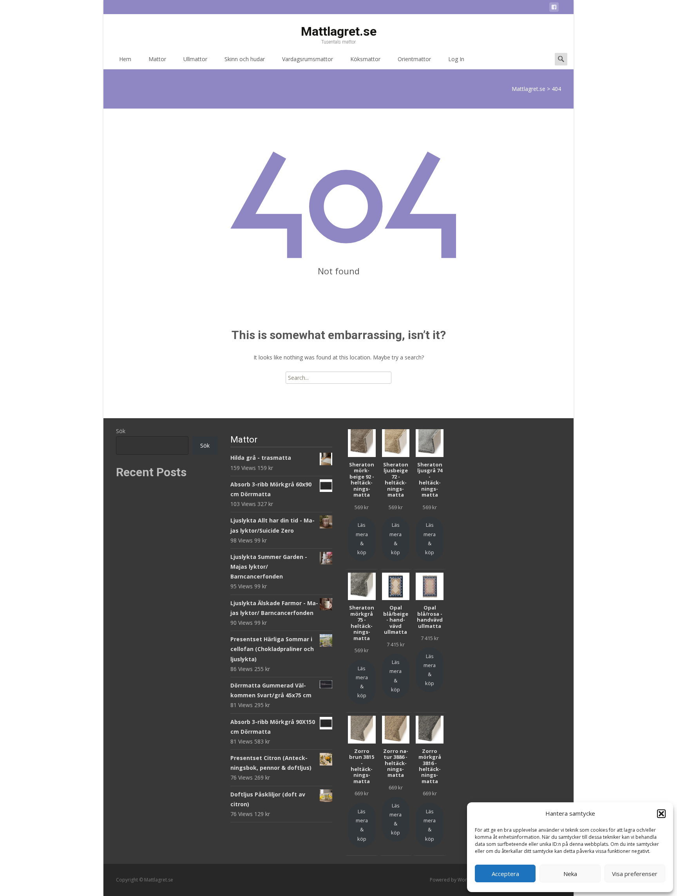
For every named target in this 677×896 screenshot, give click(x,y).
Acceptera (505, 874)
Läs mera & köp (362, 538)
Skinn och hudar (244, 59)
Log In (456, 59)
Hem (125, 59)
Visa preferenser (634, 874)
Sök (120, 431)
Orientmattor (414, 59)
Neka (570, 874)
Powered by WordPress (456, 879)
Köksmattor (365, 59)
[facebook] (554, 8)
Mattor (157, 59)
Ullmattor (195, 59)
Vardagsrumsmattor (307, 59)
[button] (661, 814)
